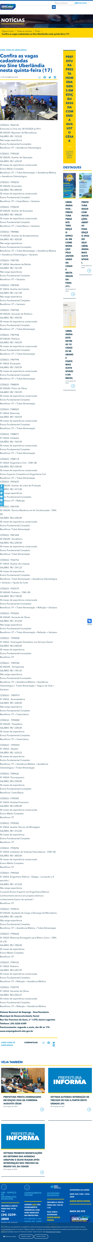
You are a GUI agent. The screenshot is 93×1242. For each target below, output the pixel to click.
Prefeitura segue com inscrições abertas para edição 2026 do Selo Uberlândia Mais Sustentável (85, 232)
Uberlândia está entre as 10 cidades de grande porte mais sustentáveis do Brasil (69, 354)
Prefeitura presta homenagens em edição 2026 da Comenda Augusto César (69, 99)
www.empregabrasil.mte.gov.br (16, 1031)
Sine (3, 50)
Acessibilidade (81, 3)
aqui (34, 1205)
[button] (54, 7)
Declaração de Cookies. (53, 1232)
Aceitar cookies (41, 1236)
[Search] (76, 3)
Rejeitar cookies (26, 1236)
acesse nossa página (80, 1201)
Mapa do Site (77, 1211)
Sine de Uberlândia (17, 50)
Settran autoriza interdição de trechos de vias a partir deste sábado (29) (69, 1100)
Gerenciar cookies (10, 1236)
